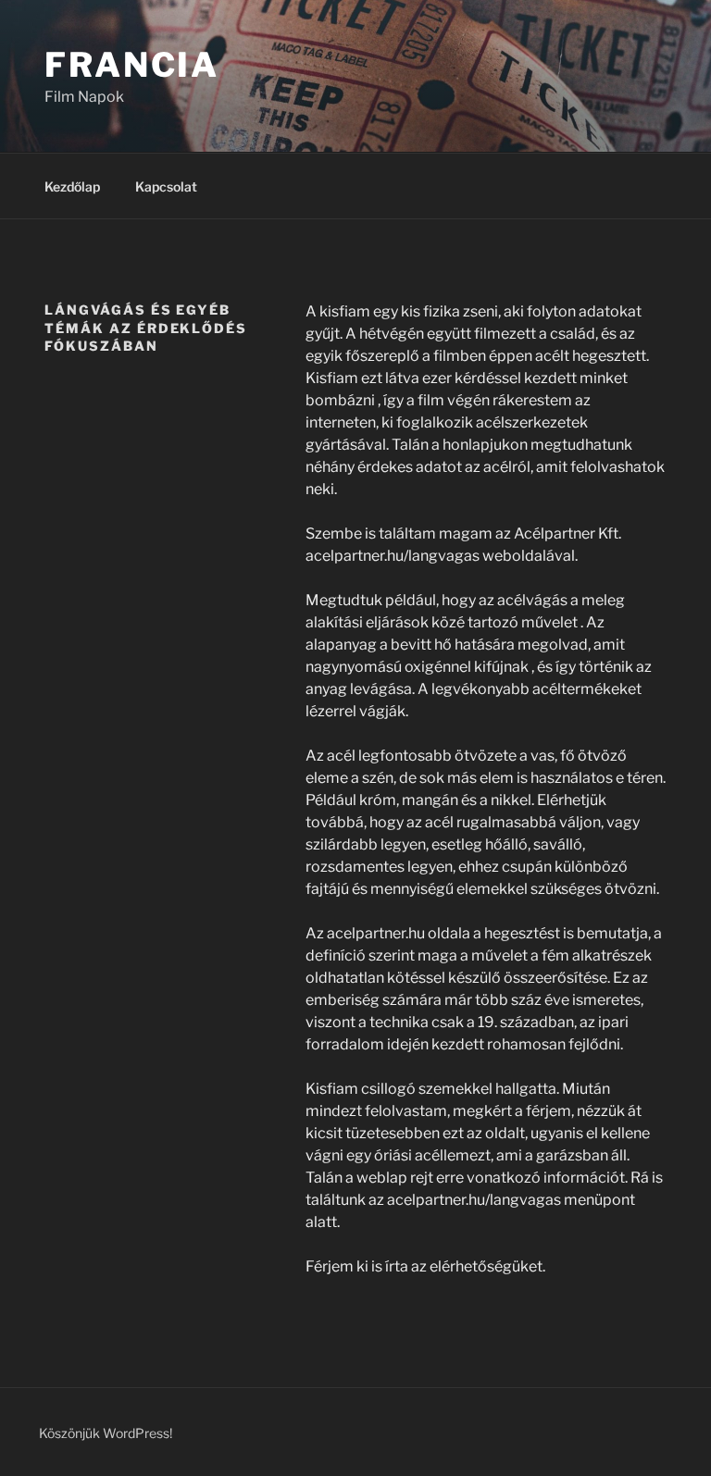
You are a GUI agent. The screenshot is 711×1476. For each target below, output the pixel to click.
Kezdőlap (72, 186)
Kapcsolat (166, 186)
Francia (131, 64)
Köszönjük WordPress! (105, 1433)
